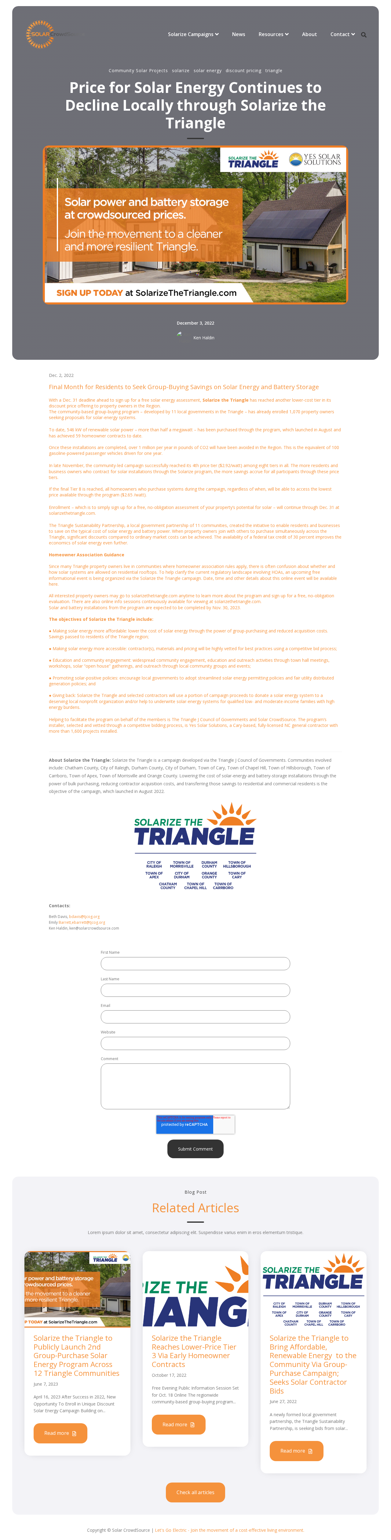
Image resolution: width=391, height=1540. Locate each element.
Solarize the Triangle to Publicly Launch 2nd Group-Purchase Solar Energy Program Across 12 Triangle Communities (76, 1355)
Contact (340, 34)
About (309, 34)
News (238, 34)
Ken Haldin (203, 338)
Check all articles (195, 1492)
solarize (181, 70)
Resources (271, 34)
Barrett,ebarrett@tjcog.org (82, 922)
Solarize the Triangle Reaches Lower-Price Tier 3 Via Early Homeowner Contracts (194, 1351)
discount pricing (243, 70)
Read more (57, 1433)
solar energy (208, 70)
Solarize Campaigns (191, 34)
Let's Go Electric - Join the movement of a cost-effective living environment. (229, 1530)
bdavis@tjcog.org (84, 916)
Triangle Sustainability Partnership (91, 525)
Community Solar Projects (138, 70)
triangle (274, 70)
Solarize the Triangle (226, 400)
